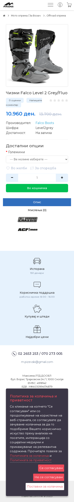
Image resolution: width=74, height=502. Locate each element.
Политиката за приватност (31, 460)
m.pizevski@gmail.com (37, 362)
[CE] (27, 240)
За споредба (45, 168)
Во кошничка (37, 188)
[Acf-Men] (27, 232)
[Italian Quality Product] (54, 233)
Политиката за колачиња (29, 456)
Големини (16, 152)
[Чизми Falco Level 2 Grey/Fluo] (37, 55)
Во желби (19, 168)
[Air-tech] (54, 223)
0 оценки (15, 100)
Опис (37, 202)
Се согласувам (51, 468)
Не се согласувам (49, 477)
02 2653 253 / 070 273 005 (40, 354)
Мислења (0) (37, 210)
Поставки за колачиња (45, 486)
